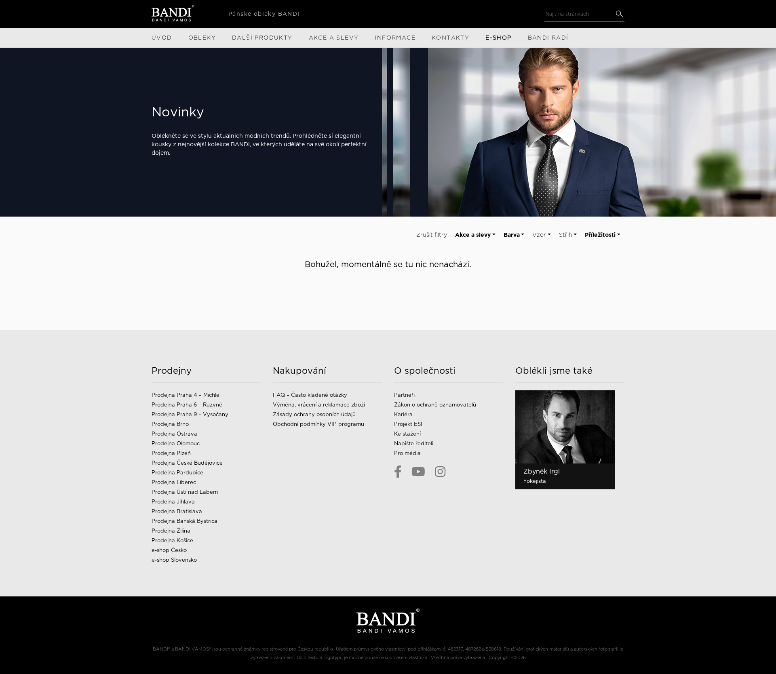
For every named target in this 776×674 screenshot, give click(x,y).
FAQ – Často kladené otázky (310, 395)
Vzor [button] (539, 235)
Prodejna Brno (170, 424)
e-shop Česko (169, 550)
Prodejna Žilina (171, 531)
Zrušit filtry (431, 235)
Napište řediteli (413, 443)
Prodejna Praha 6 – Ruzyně (187, 405)
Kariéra (403, 414)
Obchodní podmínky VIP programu (319, 424)
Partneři (404, 395)
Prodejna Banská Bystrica (184, 521)
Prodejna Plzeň (171, 453)
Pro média (407, 453)
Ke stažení (407, 434)
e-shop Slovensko (174, 560)
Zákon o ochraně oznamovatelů (435, 405)
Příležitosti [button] (600, 235)
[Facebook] (398, 471)
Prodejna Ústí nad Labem (185, 492)
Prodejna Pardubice (177, 473)
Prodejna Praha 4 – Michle (185, 395)
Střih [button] (565, 235)
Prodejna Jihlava (173, 502)
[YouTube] (418, 471)
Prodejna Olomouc (176, 443)
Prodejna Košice (172, 540)
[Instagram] (440, 471)
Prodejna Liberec (174, 482)
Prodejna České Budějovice (187, 463)
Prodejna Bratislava (177, 511)
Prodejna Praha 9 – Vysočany (190, 414)
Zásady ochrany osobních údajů (314, 414)
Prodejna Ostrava (174, 434)
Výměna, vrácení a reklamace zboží (319, 405)
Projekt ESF (409, 424)
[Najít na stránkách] (619, 14)
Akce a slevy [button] (473, 235)
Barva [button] (512, 235)
